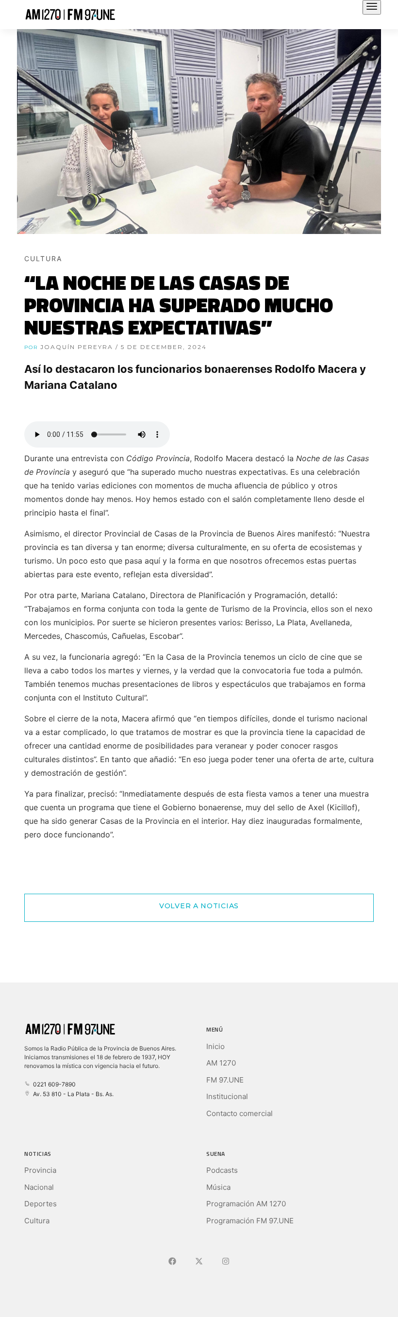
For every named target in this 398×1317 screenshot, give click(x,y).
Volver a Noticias (199, 905)
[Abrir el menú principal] (372, 7)
